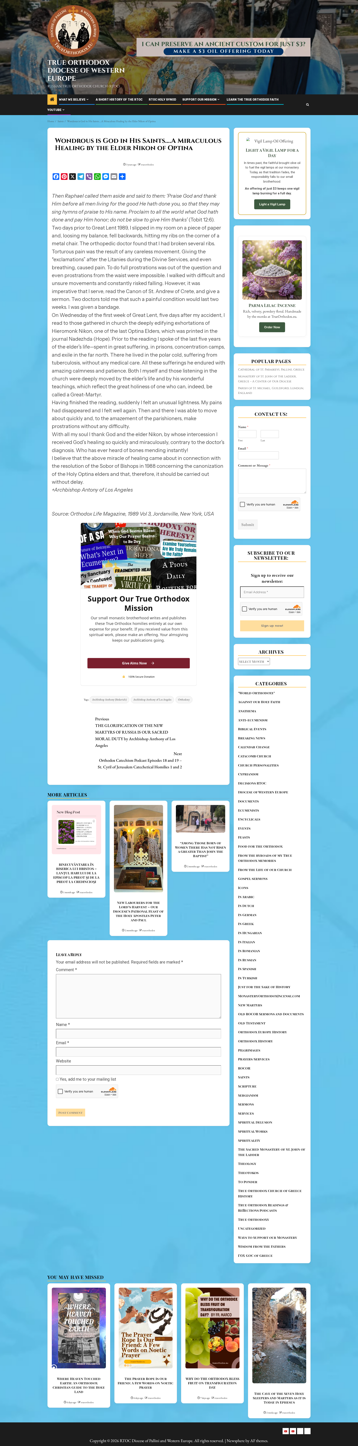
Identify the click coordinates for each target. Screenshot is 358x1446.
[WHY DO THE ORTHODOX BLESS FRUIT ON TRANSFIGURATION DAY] (212, 1328)
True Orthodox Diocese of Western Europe (86, 70)
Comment (66, 969)
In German (247, 915)
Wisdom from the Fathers (261, 1246)
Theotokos (248, 1173)
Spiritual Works (252, 1131)
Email (62, 1042)
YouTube (54, 110)
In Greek (246, 923)
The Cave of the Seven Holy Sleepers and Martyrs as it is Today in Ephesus (279, 1397)
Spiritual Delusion (255, 1122)
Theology (247, 1163)
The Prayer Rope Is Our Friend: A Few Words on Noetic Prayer (145, 1382)
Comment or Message (254, 465)
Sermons (246, 1104)
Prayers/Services (254, 1059)
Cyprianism (248, 774)
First (240, 440)
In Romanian (249, 951)
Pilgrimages (249, 1050)
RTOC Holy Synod (162, 99)
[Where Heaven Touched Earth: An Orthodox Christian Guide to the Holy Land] (79, 1328)
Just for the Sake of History (264, 987)
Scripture (247, 1086)
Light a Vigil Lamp (272, 204)
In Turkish (247, 978)
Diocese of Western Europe (263, 792)
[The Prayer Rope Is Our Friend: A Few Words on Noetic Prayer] (146, 1328)
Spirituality (249, 1140)
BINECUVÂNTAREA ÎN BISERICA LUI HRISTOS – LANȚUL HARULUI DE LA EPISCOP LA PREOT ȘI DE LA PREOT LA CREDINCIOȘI (76, 873)
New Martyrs (250, 1005)
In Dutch (246, 905)
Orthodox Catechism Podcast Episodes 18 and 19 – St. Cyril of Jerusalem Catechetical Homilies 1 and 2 (140, 760)
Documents (248, 801)
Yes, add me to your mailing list (87, 1079)
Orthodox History (255, 1041)
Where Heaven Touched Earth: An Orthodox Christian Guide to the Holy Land (79, 1385)
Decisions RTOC (252, 783)
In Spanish (247, 969)
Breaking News (251, 738)
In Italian (246, 942)
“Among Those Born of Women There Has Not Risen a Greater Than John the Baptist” (200, 849)
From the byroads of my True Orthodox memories (265, 858)
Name (63, 1024)
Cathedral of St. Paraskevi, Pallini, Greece (271, 370)
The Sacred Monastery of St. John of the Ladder (271, 1152)
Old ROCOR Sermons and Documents (271, 1014)
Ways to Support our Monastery (267, 1237)
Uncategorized (252, 1228)
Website (63, 1061)
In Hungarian (250, 933)
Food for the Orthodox (260, 846)
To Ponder (247, 1182)
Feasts (244, 837)
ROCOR (244, 1068)
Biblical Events (252, 729)
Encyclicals (249, 819)
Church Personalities (258, 765)
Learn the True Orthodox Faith (252, 99)
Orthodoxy (184, 699)
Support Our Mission (199, 99)
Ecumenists (248, 810)
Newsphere (236, 1440)
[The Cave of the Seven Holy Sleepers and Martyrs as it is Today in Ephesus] (279, 1335)
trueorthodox (147, 164)
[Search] (307, 105)
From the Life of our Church (265, 869)
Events (244, 828)
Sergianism (248, 1095)
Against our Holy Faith (259, 702)
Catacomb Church (254, 756)
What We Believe (72, 99)
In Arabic (246, 897)
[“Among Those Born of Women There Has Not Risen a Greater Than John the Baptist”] (200, 819)
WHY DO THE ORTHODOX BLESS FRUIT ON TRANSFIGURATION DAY (212, 1382)
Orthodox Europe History (262, 1032)
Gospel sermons (252, 878)
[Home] (52, 99)
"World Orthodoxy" (256, 693)
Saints (243, 1077)
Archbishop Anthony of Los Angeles (152, 699)
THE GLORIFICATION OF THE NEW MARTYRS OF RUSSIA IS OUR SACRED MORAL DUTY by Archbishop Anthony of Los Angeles (135, 732)
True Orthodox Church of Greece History (270, 1193)
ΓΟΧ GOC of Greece (255, 1255)
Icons (243, 887)
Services (246, 1113)
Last (263, 440)
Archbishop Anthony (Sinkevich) (109, 699)
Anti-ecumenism (252, 720)
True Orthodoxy (253, 1219)
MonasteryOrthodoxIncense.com (269, 996)
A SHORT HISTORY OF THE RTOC (119, 99)
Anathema (247, 711)
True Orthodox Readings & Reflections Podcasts (263, 1208)
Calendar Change (254, 747)
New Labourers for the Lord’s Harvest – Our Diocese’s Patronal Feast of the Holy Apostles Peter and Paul (138, 911)
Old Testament (251, 1023)
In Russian (247, 960)
